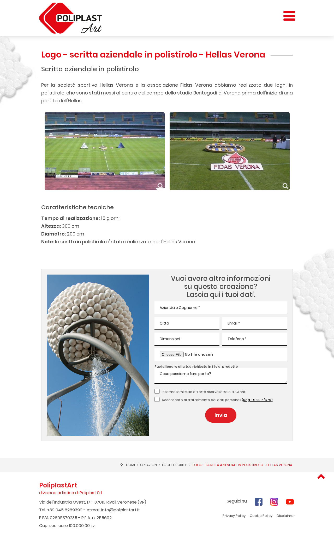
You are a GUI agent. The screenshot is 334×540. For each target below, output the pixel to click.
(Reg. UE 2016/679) (257, 399)
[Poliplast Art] (70, 18)
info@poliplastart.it (120, 510)
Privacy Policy (234, 515)
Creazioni (149, 464)
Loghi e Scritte (175, 464)
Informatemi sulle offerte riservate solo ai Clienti (204, 391)
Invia (220, 415)
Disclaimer (286, 515)
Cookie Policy (261, 515)
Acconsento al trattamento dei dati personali (217, 399)
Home (131, 464)
